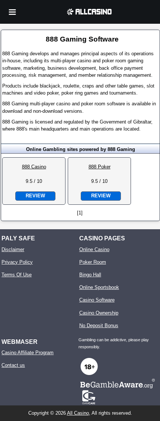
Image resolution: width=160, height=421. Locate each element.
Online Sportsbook (99, 287)
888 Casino (34, 167)
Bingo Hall (90, 274)
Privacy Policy (17, 262)
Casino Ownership (98, 313)
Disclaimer (12, 249)
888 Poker (100, 167)
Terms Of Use (16, 274)
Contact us (13, 365)
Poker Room (92, 262)
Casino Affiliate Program (27, 352)
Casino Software (97, 300)
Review (35, 195)
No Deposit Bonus (98, 325)
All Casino (78, 413)
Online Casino (94, 249)
